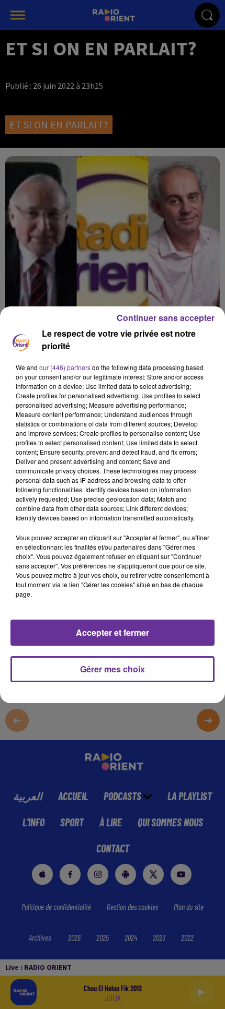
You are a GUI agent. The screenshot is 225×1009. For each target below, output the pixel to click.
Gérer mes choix (112, 669)
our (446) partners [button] (65, 367)
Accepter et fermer (112, 632)
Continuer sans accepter (166, 318)
